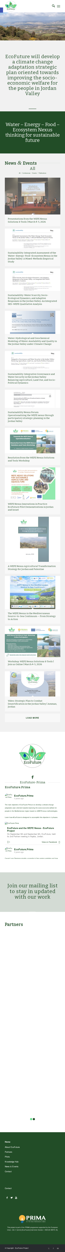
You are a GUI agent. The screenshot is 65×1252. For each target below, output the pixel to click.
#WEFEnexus (42, 811)
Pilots (7, 1156)
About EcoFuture (12, 1147)
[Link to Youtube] (58, 1248)
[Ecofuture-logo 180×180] (27, 6)
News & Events (11, 1166)
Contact (8, 1171)
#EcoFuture (17, 817)
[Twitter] (11, 1197)
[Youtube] (16, 1197)
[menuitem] (52, 6)
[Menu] (58, 6)
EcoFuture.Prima (17, 787)
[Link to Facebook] (53, 1248)
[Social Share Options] (59, 842)
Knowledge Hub (11, 1161)
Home (7, 1141)
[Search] (52, 6)
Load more (32, 717)
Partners (8, 1151)
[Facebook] (7, 1197)
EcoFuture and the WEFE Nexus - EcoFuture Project (30, 829)
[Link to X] (49, 1248)
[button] (1, 10)
